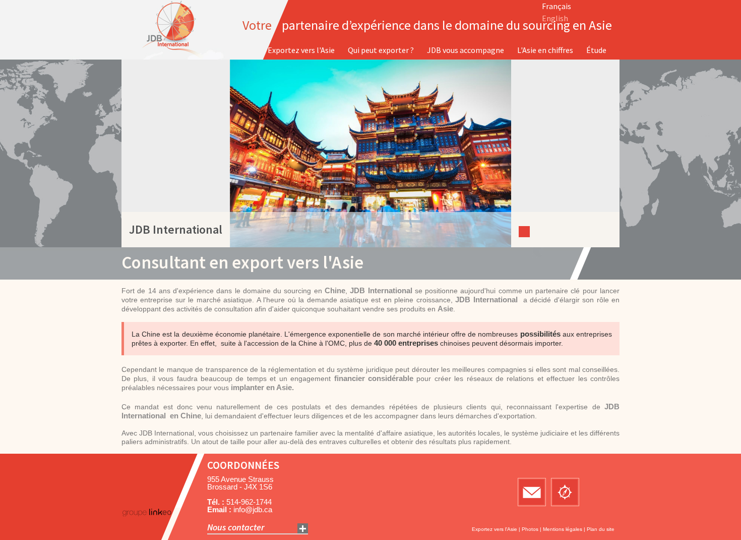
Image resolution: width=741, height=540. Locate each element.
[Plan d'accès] (565, 492)
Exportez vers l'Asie (494, 529)
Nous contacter (236, 527)
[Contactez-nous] (532, 492)
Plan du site (600, 529)
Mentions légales (562, 529)
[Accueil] (175, 30)
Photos (530, 529)
